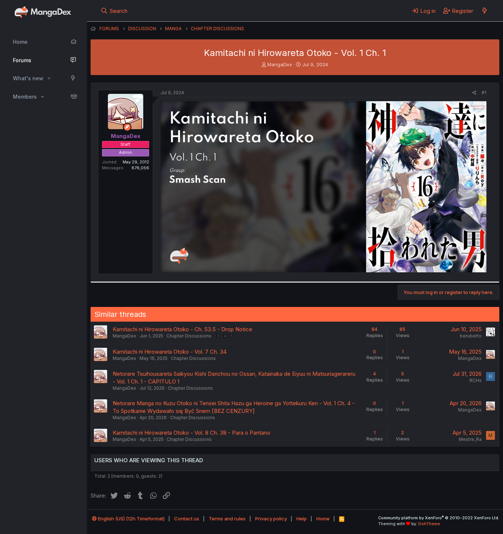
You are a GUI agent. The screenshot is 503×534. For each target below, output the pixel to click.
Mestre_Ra (470, 439)
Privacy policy (271, 518)
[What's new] (484, 10)
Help (301, 518)
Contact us (186, 518)
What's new (28, 78)
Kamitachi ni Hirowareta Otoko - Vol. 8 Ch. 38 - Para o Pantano (191, 432)
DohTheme (429, 523)
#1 (484, 92)
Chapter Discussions (188, 336)
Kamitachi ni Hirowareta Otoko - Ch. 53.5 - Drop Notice (182, 329)
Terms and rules (227, 518)
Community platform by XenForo (438, 517)
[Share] (474, 93)
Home (20, 42)
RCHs (475, 380)
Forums (22, 60)
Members (25, 96)
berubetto (471, 336)
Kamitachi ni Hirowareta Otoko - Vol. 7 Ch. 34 (169, 351)
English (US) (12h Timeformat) (131, 518)
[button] (49, 78)
